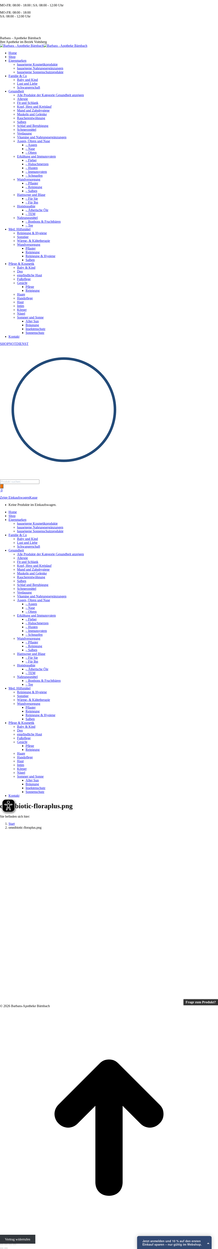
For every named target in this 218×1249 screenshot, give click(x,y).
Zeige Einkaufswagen (14, 497)
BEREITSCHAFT (13, 23)
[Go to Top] (109, 1235)
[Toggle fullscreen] (10, 1244)
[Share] (6, 1244)
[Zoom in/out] (14, 1244)
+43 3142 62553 (11, 31)
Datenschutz (174, 1244)
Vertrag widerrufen (17, 1239)
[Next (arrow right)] (6, 1248)
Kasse (33, 497)
